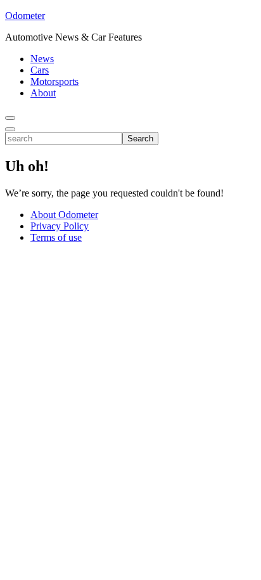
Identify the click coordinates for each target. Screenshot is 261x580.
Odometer (25, 15)
